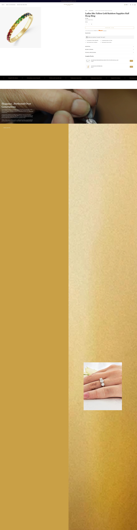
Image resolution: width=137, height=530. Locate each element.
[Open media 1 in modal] (39, 9)
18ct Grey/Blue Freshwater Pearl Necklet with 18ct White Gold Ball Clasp (104, 60)
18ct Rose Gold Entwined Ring (96, 66)
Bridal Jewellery (91, 10)
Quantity (86, 21)
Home (86, 10)
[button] (131, 5)
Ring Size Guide (87, 32)
